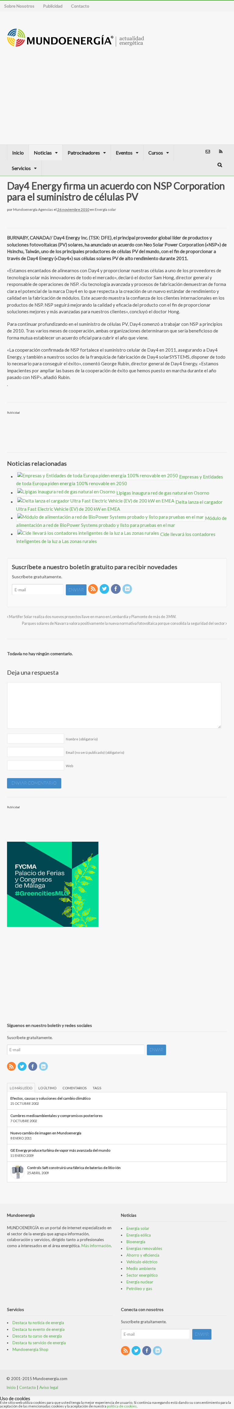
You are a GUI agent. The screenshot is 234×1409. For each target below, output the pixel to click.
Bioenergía (135, 1241)
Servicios (21, 168)
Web (69, 766)
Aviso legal (48, 1387)
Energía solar (105, 209)
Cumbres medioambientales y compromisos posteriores (56, 1115)
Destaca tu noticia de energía (38, 1322)
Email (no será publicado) (95, 752)
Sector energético (142, 1275)
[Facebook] (116, 589)
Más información (96, 1245)
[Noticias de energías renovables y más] (75, 43)
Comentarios (74, 1088)
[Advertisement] (176, 89)
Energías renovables (144, 1248)
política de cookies (122, 1406)
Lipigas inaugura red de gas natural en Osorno (162, 493)
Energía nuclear (139, 1281)
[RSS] (93, 589)
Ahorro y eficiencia (142, 1255)
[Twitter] (105, 589)
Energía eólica (138, 1235)
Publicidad (52, 6)
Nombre (82, 739)
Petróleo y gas (139, 1288)
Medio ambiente (141, 1268)
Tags (97, 1088)
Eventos (124, 152)
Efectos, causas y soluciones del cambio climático (50, 1098)
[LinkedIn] (127, 589)
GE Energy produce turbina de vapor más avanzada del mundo (60, 1150)
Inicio (18, 152)
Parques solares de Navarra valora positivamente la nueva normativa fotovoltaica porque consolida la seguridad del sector (123, 623)
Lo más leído (21, 1088)
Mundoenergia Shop (30, 1349)
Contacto (80, 6)
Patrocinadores (84, 152)
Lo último (47, 1088)
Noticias (43, 152)
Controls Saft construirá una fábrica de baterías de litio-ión (74, 1167)
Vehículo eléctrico (142, 1261)
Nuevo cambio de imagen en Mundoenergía (45, 1133)
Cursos (155, 152)
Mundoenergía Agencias (33, 209)
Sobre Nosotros (19, 6)
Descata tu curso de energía (37, 1336)
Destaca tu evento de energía (38, 1329)
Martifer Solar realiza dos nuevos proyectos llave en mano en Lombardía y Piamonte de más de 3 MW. (92, 616)
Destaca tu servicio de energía (39, 1342)
